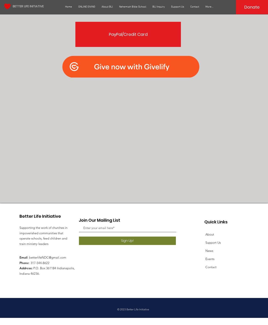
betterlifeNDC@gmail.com (47, 257)
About (209, 234)
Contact (210, 267)
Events (209, 259)
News (209, 251)
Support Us (213, 243)
